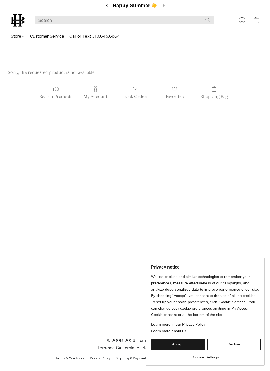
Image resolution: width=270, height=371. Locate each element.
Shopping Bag (214, 96)
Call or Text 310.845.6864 (94, 36)
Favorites (175, 96)
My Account (95, 96)
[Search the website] (208, 20)
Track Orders (135, 96)
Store (16, 36)
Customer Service (47, 36)
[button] (18, 20)
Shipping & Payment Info (134, 358)
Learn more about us (168, 331)
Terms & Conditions (70, 358)
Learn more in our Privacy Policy (178, 324)
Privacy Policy (100, 358)
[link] (206, 355)
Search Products (56, 96)
